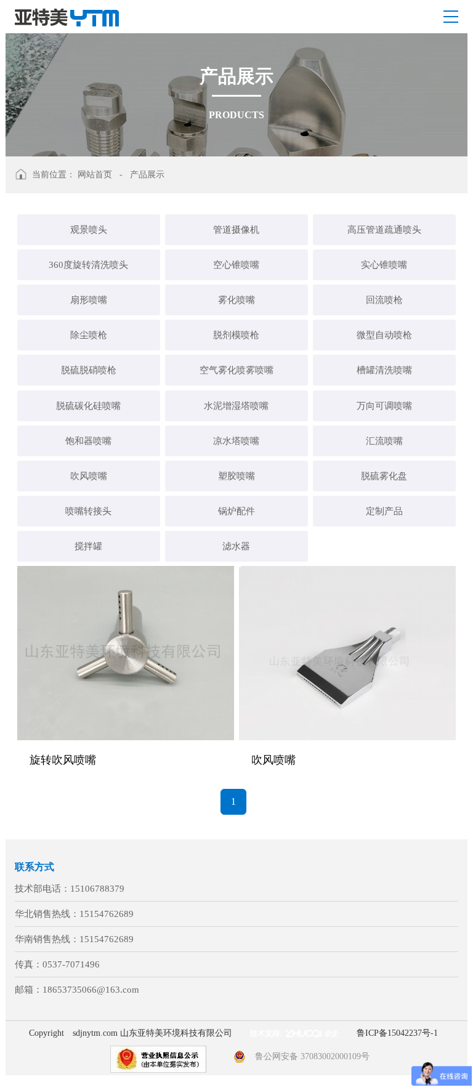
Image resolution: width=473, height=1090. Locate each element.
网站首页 (95, 174)
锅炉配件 (236, 511)
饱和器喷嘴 (88, 441)
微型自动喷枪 (384, 335)
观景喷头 (88, 230)
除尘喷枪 (88, 335)
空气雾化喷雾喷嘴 (236, 370)
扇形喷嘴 (88, 300)
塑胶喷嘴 (236, 476)
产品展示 (147, 174)
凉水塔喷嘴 (236, 441)
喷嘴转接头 (88, 511)
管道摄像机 (236, 230)
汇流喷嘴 (384, 441)
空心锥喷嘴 (236, 265)
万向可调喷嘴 (384, 406)
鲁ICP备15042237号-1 (397, 1033)
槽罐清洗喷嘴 (384, 370)
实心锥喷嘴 (384, 265)
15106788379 (97, 889)
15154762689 (106, 914)
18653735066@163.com (90, 990)
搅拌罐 (88, 546)
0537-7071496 (71, 964)
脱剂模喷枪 (236, 335)
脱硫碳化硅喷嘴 (88, 406)
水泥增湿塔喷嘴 (236, 406)
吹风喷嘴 (88, 476)
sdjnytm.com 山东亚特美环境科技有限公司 (152, 1033)
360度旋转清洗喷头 (88, 265)
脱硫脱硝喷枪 (88, 370)
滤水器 (236, 546)
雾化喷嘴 (236, 300)
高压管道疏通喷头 (384, 230)
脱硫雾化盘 (384, 476)
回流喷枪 (384, 300)
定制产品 (384, 511)
